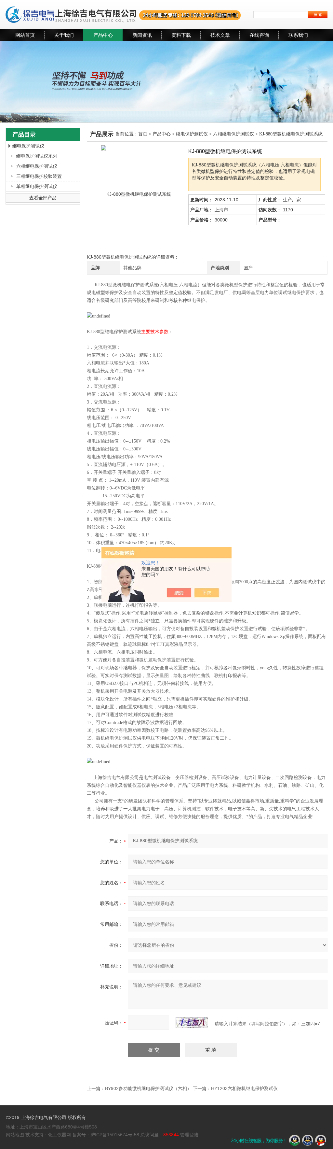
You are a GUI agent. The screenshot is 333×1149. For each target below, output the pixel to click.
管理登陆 (189, 1134)
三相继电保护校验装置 (39, 176)
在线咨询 (259, 35)
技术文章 (220, 35)
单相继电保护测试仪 (36, 186)
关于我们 (64, 35)
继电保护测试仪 (28, 146)
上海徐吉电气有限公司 (123, 14)
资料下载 (181, 35)
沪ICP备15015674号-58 (114, 1134)
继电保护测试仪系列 (36, 156)
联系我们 (298, 35)
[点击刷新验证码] (192, 1022)
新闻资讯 (142, 35)
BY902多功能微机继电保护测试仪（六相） (148, 1088)
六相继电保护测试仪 (36, 166)
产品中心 (103, 35)
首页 (142, 134)
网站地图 (15, 1134)
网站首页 (25, 35)
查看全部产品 (43, 197)
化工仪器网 (59, 1134)
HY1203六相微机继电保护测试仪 (244, 1088)
